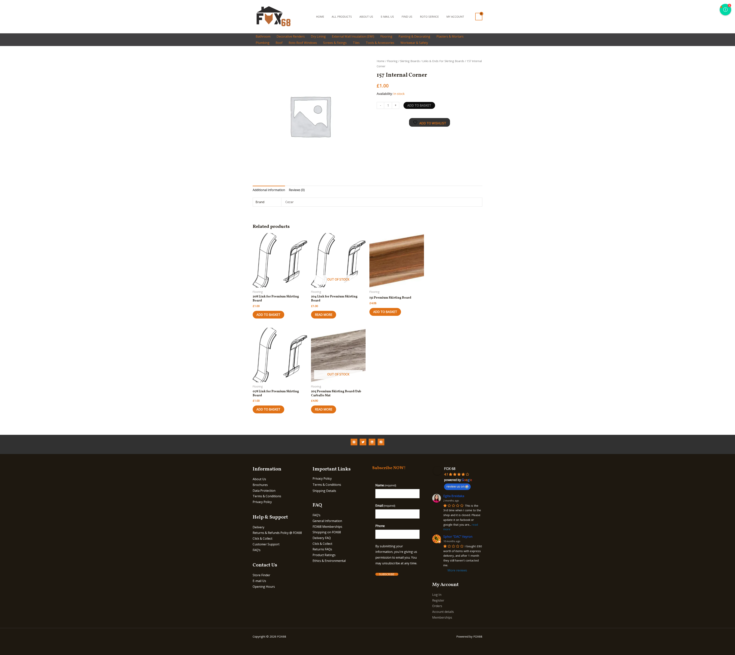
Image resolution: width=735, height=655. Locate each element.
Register (438, 600)
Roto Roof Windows (303, 43)
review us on (455, 486)
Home (320, 16)
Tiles (356, 43)
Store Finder (261, 575)
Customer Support (266, 544)
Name (385, 485)
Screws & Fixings (335, 43)
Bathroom (263, 36)
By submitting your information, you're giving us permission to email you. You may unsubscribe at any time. (396, 554)
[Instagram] (354, 442)
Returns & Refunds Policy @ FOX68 (277, 533)
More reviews (457, 570)
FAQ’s (257, 550)
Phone (380, 526)
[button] (307, 17)
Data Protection (264, 490)
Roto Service (429, 16)
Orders (437, 606)
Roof (279, 43)
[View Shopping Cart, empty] (478, 16)
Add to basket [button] (268, 315)
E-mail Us (387, 16)
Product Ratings (324, 555)
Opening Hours (264, 586)
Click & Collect (262, 538)
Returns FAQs (322, 549)
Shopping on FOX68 (327, 532)
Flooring (386, 36)
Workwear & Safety (414, 43)
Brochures (260, 485)
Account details (443, 612)
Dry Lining (318, 36)
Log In (436, 595)
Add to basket (419, 105)
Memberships (442, 617)
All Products (342, 16)
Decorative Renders (291, 36)
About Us (366, 16)
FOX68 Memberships (327, 526)
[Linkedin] (372, 442)
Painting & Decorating (414, 36)
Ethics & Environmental (329, 561)
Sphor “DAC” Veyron (457, 536)
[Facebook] (381, 442)
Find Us (407, 16)
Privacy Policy (262, 502)
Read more (323, 315)
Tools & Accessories (380, 43)
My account (455, 16)
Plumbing (263, 43)
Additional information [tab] (269, 190)
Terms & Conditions (267, 496)
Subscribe (386, 574)
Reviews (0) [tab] (297, 190)
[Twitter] (363, 442)
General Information (327, 521)
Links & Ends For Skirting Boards (443, 61)
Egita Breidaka (453, 496)
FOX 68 (449, 468)
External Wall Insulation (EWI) (353, 36)
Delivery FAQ (322, 538)
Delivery (258, 527)
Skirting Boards (410, 61)
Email (385, 505)
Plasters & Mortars (450, 36)
